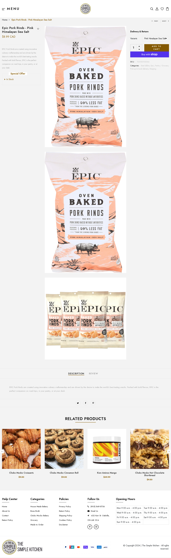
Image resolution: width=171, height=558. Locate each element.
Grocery (34, 520)
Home (4, 19)
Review (93, 373)
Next (164, 21)
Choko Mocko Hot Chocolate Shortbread (149, 474)
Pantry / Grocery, (162, 65)
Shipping (152, 68)
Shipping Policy (65, 515)
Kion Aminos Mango (107, 472)
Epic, (153, 65)
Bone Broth (35, 511)
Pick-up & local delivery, (139, 68)
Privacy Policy (65, 506)
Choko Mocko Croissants (21, 472)
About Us (6, 511)
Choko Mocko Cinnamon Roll (64, 472)
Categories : (135, 65)
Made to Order (37, 524)
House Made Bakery (39, 506)
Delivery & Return (139, 31)
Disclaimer (63, 524)
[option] (21, 456)
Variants (133, 38)
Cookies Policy (65, 520)
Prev (156, 21)
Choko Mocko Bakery (39, 515)
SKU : (132, 61)
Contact (5, 515)
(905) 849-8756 (97, 506)
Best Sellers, (146, 65)
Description (76, 373)
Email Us (94, 511)
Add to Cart (156, 47)
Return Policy (7, 520)
